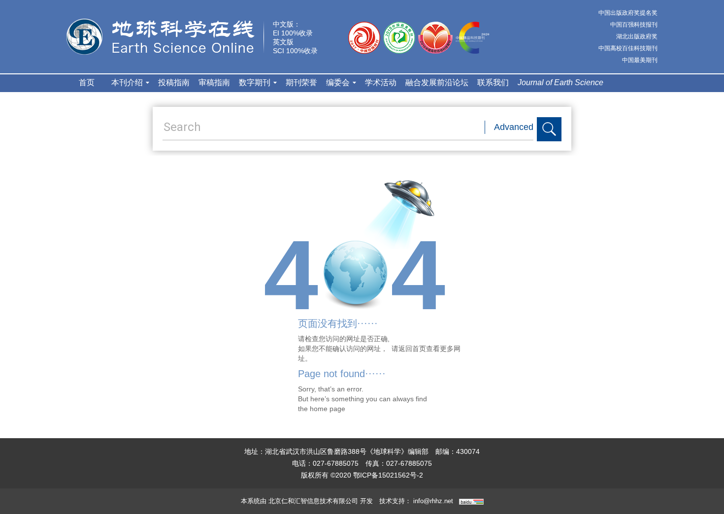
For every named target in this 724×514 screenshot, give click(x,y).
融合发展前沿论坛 (436, 82)
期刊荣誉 (301, 82)
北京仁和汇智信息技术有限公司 (313, 501)
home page (327, 409)
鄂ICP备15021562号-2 (388, 475)
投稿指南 (174, 82)
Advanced (513, 127)
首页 (87, 82)
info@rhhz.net (433, 501)
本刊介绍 (127, 82)
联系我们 (493, 82)
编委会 (338, 82)
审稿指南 (214, 82)
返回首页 (412, 349)
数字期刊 (254, 82)
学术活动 (380, 82)
